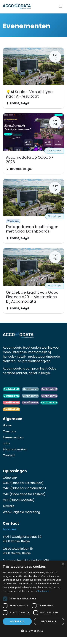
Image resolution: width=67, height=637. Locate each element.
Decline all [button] (48, 621)
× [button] (62, 564)
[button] (33, 631)
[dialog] (33, 599)
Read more (43, 591)
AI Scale (8, 506)
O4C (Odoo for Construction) (24, 488)
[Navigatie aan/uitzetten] (60, 6)
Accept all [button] (17, 621)
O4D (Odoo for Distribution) (23, 483)
